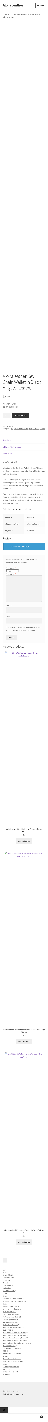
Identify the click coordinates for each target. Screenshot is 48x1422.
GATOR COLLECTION (21, 429)
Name (9, 606)
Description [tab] (7, 440)
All (11, 14)
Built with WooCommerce (13, 1394)
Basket (37, 1416)
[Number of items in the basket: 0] (5, 1260)
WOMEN (42, 429)
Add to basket (20, 415)
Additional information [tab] (12, 447)
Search (24, 1418)
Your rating (11, 568)
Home (7, 14)
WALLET (36, 429)
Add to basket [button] (24, 841)
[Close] (4, 1410)
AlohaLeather (13, 5)
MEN (30, 429)
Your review (11, 574)
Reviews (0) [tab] (7, 454)
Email (9, 616)
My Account (8, 1418)
